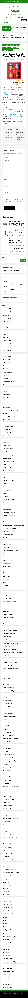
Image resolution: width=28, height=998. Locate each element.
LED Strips (6, 751)
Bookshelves (6, 442)
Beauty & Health (7, 432)
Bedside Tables (7, 439)
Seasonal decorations (9, 860)
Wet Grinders (6, 981)
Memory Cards (7, 767)
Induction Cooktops (8, 710)
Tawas (5, 927)
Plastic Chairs (6, 828)
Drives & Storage (7, 560)
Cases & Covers (7, 467)
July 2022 (5, 324)
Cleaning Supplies (7, 490)
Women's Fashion (7, 987)
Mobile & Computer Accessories (11, 786)
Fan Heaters (6, 585)
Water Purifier (6, 974)
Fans (4, 589)
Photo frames (6, 825)
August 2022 (6, 321)
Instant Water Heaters (9, 713)
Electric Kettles (7, 576)
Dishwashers (6, 554)
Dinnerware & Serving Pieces (10, 550)
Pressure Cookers (8, 834)
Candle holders (7, 458)
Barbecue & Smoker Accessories (11, 420)
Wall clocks (6, 949)
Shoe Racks (6, 882)
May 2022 (5, 331)
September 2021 (7, 350)
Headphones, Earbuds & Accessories (12, 652)
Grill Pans (5, 627)
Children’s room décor (9, 480)
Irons (4, 719)
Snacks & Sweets (7, 895)
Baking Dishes (7, 407)
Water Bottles (6, 965)
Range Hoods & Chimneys (10, 837)
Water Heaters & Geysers (9, 968)
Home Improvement (8, 687)
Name (5, 179)
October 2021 (6, 347)
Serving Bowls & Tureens (9, 869)
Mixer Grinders (7, 780)
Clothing (5, 496)
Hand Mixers (6, 640)
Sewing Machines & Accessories (11, 879)
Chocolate (6, 483)
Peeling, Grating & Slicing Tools (11, 818)
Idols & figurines (7, 700)
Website (6, 192)
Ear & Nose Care (7, 566)
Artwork (5, 391)
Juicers (5, 722)
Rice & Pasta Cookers (8, 844)
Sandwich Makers (7, 853)
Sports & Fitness (7, 904)
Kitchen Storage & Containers (10, 738)
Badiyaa (14, 11)
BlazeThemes (17, 995)
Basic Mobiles (7, 429)
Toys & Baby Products (8, 939)
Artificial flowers (7, 388)
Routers (5, 850)
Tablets (5, 920)
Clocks (5, 493)
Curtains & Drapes (8, 522)
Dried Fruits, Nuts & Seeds (10, 557)
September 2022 (7, 318)
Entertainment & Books (9, 582)
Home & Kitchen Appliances (10, 668)
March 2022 (6, 337)
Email (5, 186)
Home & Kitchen (7, 665)
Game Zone (6, 611)
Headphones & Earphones (10, 649)
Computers (6, 506)
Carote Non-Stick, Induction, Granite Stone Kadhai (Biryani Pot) (16, 223)
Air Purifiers (6, 378)
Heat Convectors (7, 659)
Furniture (5, 604)
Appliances (6, 385)
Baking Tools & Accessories (10, 410)
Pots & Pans (6, 831)
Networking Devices (8, 799)
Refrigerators (6, 840)
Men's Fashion (7, 770)
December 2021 (7, 340)
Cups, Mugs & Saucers (9, 512)
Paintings (5, 812)
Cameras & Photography (9, 455)
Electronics (6, 579)
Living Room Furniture (9, 754)
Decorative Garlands (8, 531)
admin (5, 59)
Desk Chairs (6, 541)
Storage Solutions (8, 907)
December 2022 (7, 308)
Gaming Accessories (8, 614)
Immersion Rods (7, 703)
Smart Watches (7, 888)
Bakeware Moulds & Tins (9, 404)
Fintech (5, 595)
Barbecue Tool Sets (8, 423)
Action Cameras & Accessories (11, 369)
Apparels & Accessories (9, 381)
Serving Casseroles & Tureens (11, 872)
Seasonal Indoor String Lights (11, 863)
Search (4, 257)
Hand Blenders (7, 636)
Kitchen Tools (6, 742)
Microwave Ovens (7, 773)
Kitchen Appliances (8, 735)
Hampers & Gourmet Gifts (11, 47)
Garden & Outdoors (8, 617)
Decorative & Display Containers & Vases (13, 525)
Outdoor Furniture (7, 805)
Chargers (5, 477)
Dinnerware (6, 547)
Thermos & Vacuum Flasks (10, 936)
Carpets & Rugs (7, 464)
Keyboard (5, 729)
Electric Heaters (7, 573)
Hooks (5, 697)
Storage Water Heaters (9, 911)
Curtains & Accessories (9, 515)
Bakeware (5, 400)
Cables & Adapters (8, 448)
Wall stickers (6, 952)
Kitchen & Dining (7, 732)
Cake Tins (5, 451)
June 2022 (5, 328)
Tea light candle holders (9, 930)
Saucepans (6, 856)
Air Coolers (6, 375)
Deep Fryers (6, 538)
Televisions (6, 933)
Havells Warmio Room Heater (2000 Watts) (13, 1)
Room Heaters (7, 847)
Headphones (6, 646)
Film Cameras (6, 592)
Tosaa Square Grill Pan (16, 248)
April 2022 (5, 334)
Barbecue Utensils (8, 426)
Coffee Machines (7, 503)
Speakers (5, 898)
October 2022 (6, 315)
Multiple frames (7, 796)
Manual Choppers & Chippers (10, 761)
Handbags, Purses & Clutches (10, 643)
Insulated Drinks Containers (10, 716)
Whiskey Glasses (7, 984)
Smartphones (6, 891)
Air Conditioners (7, 372)
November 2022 (7, 312)
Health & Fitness (7, 656)
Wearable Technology (8, 978)
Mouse (5, 793)
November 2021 (7, 344)
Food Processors (7, 598)
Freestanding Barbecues (9, 601)
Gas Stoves (6, 620)
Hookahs (5, 694)
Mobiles (5, 789)
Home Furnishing (7, 684)
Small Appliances (7, 885)
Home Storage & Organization (11, 691)
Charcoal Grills (7, 474)
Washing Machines (8, 958)
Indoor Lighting (7, 707)
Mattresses (6, 764)
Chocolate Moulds (8, 487)
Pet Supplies (6, 821)
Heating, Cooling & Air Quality (11, 662)
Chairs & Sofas (7, 471)
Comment (7, 160)
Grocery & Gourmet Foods (11, 45)
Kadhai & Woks (7, 726)
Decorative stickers (8, 534)
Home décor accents (8, 681)
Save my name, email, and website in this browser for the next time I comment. (14, 201)
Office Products (7, 802)
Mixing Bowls (6, 783)
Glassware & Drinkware (9, 624)
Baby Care (5, 397)
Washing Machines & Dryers (10, 962)
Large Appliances (7, 748)
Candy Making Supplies (9, 461)
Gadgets (5, 608)
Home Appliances (7, 671)
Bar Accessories (7, 413)
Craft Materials (7, 509)
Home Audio (6, 675)
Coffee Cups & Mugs (8, 499)
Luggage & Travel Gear (9, 758)
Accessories (6, 359)
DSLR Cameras (7, 563)
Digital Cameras (7, 544)
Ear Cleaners (6, 569)
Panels (5, 815)
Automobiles (6, 394)
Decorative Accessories (9, 528)
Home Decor (6, 678)
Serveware (6, 866)
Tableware (5, 923)
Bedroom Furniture (8, 436)
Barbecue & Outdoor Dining (10, 416)
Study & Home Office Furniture (11, 914)
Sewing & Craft (7, 875)
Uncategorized (7, 50)
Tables (5, 917)
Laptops (5, 745)
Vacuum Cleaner (7, 946)
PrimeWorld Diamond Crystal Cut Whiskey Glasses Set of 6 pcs (16, 240)
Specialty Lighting (7, 901)
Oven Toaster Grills (8, 809)
